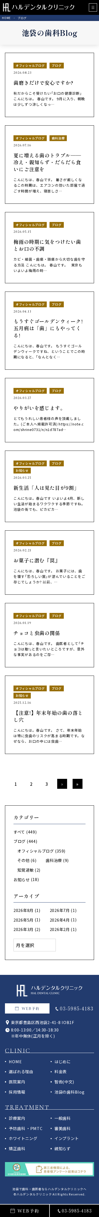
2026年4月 (60, 920)
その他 (23, 860)
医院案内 (17, 1081)
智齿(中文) (64, 1081)
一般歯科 (62, 1118)
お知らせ (21, 879)
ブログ (19, 841)
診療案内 (17, 1118)
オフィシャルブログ (35, 851)
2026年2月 (60, 929)
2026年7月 (60, 910)
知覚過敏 (25, 870)
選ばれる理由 (21, 1071)
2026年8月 (23, 910)
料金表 (60, 1071)
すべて (19, 832)
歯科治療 (54, 860)
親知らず (62, 1148)
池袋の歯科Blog (69, 1092)
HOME (15, 1061)
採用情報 (17, 1092)
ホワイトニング (23, 1138)
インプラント (66, 1138)
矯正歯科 (17, 1148)
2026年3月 (23, 929)
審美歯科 (62, 1128)
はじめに (62, 1061)
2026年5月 (23, 920)
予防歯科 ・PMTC (25, 1128)
